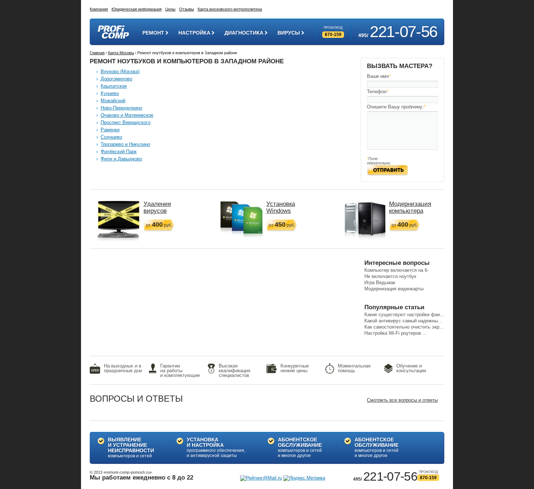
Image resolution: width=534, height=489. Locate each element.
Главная (97, 53)
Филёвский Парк (119, 151)
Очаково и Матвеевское (127, 115)
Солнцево (111, 137)
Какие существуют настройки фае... (404, 314)
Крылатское (114, 86)
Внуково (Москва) (120, 71)
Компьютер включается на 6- (396, 270)
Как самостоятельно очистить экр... (404, 327)
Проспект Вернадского (125, 122)
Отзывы (186, 9)
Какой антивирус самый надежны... (403, 320)
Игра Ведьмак (379, 282)
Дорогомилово (116, 79)
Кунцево (110, 93)
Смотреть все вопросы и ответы (402, 400)
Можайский (113, 100)
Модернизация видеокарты (394, 288)
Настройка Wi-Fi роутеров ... (395, 333)
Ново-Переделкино (121, 108)
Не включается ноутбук (390, 276)
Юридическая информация (137, 9)
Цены (170, 9)
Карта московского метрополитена (230, 9)
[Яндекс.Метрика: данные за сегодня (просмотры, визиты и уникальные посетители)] (304, 478)
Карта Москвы (121, 53)
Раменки (110, 129)
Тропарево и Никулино (125, 144)
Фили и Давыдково (121, 159)
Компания (99, 9)
